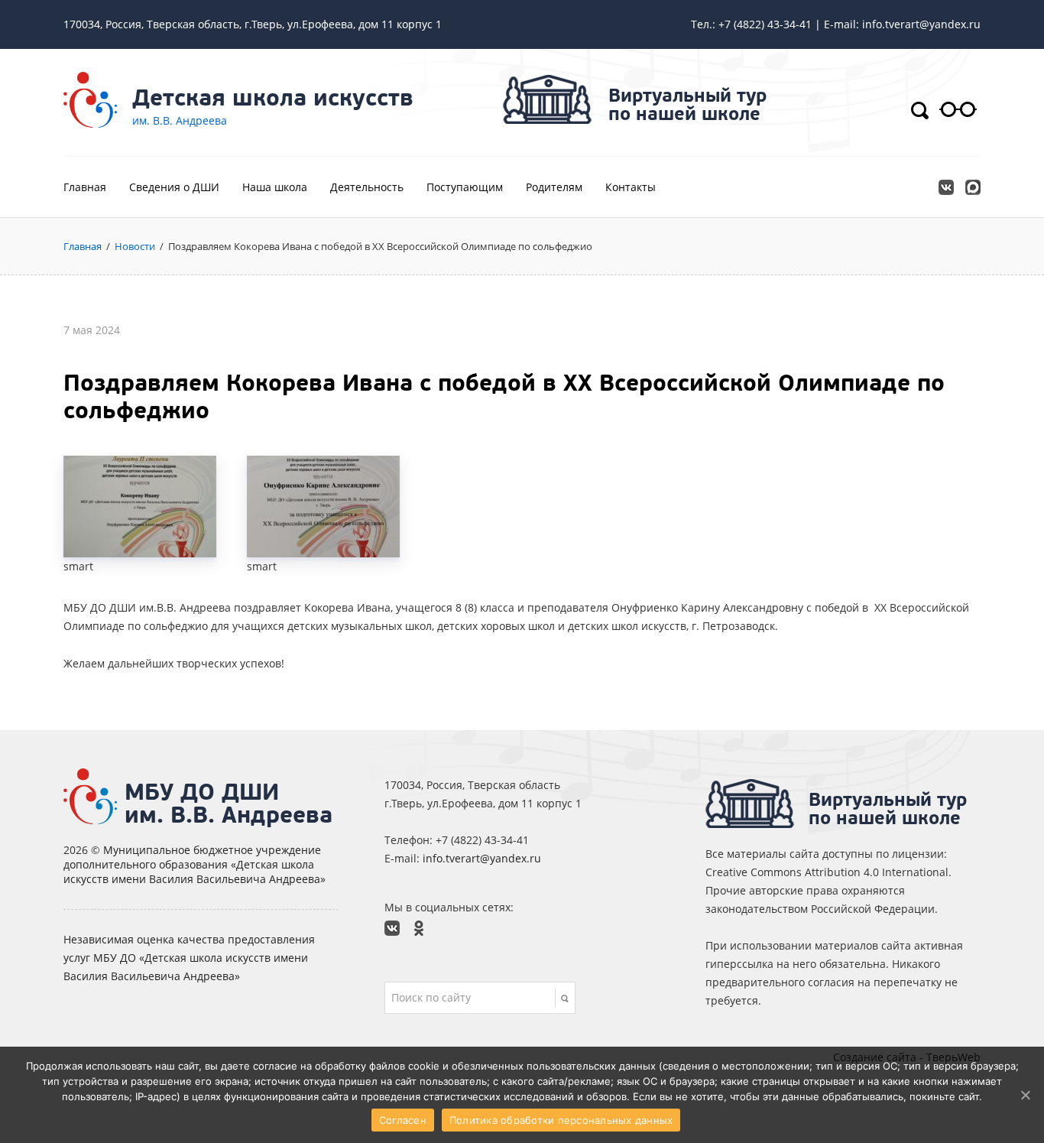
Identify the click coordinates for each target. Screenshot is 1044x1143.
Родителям (554, 187)
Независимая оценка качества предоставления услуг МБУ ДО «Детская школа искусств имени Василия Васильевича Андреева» (189, 957)
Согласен (402, 1120)
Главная (84, 187)
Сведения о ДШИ (174, 187)
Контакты (630, 187)
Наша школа (274, 187)
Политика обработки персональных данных (561, 1120)
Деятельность (367, 187)
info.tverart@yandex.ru (482, 858)
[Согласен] (1025, 1094)
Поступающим (464, 187)
